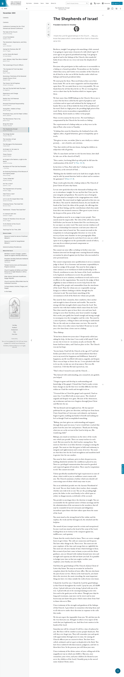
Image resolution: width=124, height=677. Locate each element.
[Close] (48, 24)
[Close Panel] (26, 8)
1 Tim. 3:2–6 (79, 163)
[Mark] (48, 28)
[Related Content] (116, 9)
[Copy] (48, 31)
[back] (2, 8)
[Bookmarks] (112, 9)
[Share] (48, 34)
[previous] (31, 340)
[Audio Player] (117, 670)
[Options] (120, 9)
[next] (121, 340)
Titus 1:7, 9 (69, 179)
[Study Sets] (108, 9)
